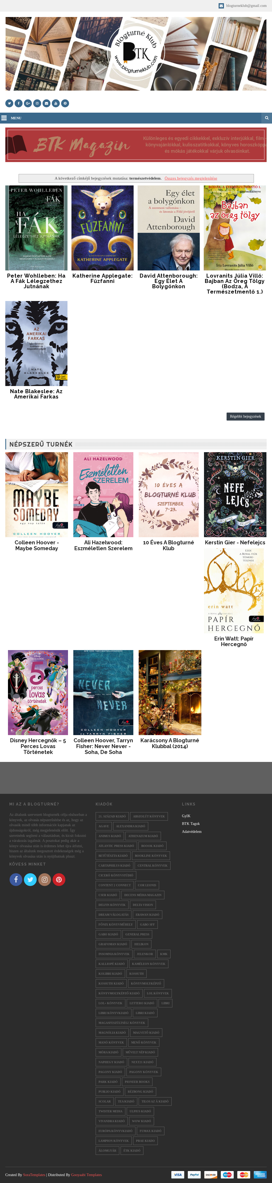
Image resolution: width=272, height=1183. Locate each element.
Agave (104, 826)
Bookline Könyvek (151, 855)
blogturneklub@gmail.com (246, 6)
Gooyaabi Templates (86, 1175)
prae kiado (145, 1140)
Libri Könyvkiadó (114, 1013)
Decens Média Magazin (143, 895)
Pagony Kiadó (110, 1072)
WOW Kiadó (141, 1121)
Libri (165, 1003)
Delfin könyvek (112, 904)
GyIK (186, 816)
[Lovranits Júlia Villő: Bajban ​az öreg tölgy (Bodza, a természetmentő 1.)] (235, 227)
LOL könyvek (158, 993)
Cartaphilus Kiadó (114, 865)
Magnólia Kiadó (112, 1032)
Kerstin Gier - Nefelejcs (235, 542)
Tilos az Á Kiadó (155, 1101)
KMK (164, 954)
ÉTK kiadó (132, 1150)
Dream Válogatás (114, 914)
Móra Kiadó (108, 1052)
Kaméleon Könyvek (148, 963)
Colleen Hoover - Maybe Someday (37, 545)
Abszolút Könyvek (149, 816)
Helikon (141, 944)
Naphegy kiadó (111, 1062)
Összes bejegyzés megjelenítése (191, 178)
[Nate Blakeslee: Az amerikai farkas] (36, 343)
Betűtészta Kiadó (113, 855)
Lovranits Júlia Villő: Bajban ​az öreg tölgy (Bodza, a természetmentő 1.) (235, 284)
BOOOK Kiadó (152, 845)
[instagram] (37, 103)
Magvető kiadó (146, 1032)
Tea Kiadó (126, 1101)
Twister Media (110, 1111)
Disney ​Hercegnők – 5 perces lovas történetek (38, 746)
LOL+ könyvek (110, 1003)
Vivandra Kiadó (112, 1121)
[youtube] (56, 103)
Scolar (105, 1101)
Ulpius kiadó (140, 1111)
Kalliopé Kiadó (112, 963)
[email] (46, 103)
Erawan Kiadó (147, 914)
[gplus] (28, 103)
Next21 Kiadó (142, 1062)
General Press (137, 934)
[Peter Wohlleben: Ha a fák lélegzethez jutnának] (36, 227)
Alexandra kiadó (130, 826)
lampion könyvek (114, 1140)
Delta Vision (143, 904)
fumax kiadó (151, 1131)
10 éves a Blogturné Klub (168, 545)
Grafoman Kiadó (113, 944)
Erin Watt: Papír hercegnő (234, 641)
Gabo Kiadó (108, 934)
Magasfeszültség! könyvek (122, 1022)
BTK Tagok (191, 824)
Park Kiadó (108, 1081)
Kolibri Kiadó (110, 973)
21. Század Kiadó (112, 816)
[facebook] (19, 103)
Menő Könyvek (143, 1042)
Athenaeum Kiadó (143, 836)
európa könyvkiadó (116, 1131)
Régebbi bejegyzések (245, 416)
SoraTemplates (34, 1175)
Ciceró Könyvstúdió (116, 875)
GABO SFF (147, 924)
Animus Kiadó (110, 836)
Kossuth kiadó (111, 983)
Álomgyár (107, 1150)
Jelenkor (145, 954)
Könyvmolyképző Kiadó (119, 993)
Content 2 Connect (115, 885)
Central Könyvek (153, 865)
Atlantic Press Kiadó (116, 845)
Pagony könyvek (143, 1072)
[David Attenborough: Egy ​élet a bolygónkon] (169, 227)
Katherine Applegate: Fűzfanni (103, 278)
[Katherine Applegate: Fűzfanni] (102, 227)
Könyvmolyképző (146, 983)
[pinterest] (65, 103)
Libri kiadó (145, 1013)
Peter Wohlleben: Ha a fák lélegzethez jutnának (36, 281)
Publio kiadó (110, 1091)
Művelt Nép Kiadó (140, 1052)
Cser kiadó (108, 895)
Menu (16, 118)
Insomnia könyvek (114, 954)
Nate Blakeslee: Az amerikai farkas (36, 394)
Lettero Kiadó (142, 1003)
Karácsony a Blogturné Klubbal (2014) (170, 743)
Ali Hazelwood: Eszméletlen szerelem (103, 545)
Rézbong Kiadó (140, 1091)
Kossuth (136, 973)
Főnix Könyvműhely (116, 924)
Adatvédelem (192, 832)
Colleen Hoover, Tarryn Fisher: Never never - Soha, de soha (103, 746)
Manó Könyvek (111, 1042)
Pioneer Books (137, 1081)
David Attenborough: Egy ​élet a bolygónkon (169, 281)
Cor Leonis (147, 885)
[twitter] (9, 103)
